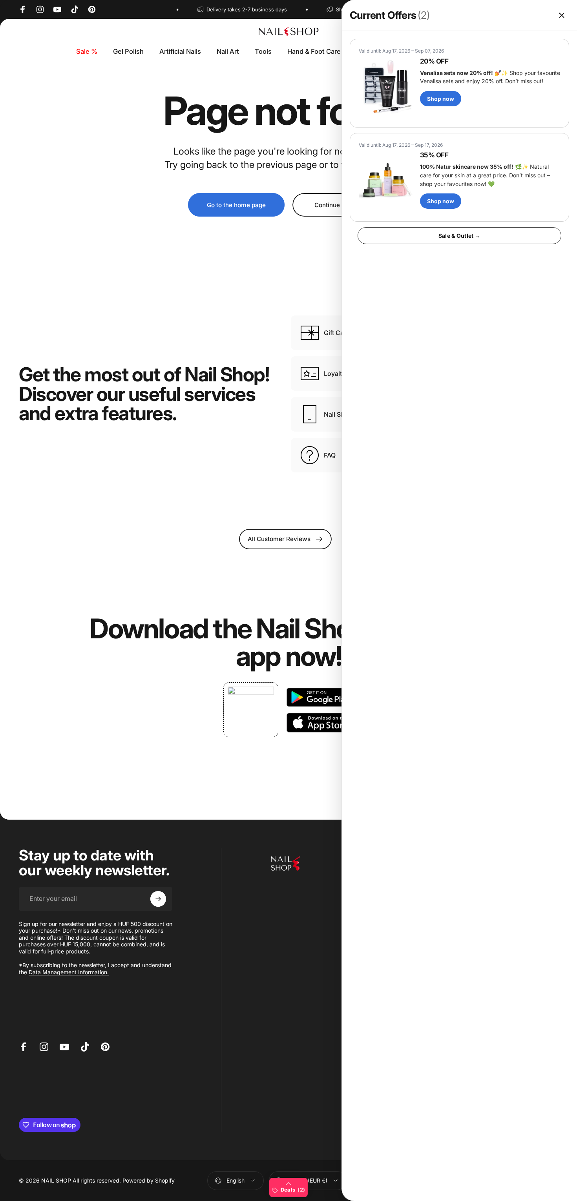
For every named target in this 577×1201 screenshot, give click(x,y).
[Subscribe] (158, 899)
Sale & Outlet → (459, 235)
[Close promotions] (561, 15)
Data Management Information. (69, 972)
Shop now (440, 98)
